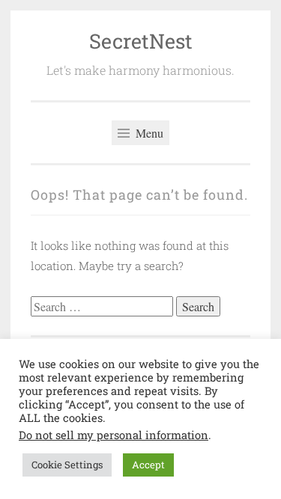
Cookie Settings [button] (67, 464)
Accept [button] (148, 464)
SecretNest (141, 41)
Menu (148, 133)
